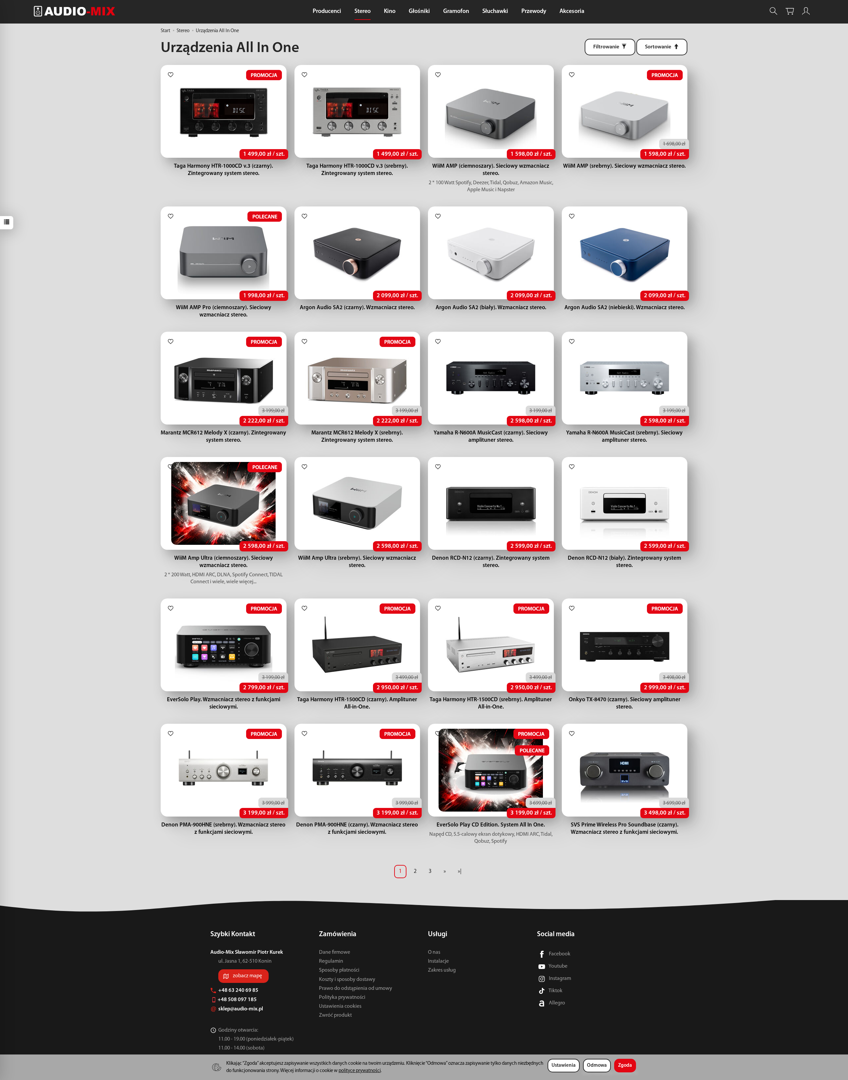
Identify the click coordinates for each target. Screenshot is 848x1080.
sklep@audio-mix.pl (241, 1009)
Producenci (327, 12)
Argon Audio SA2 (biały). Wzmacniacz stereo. (491, 308)
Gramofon (456, 12)
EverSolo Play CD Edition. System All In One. (491, 825)
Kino (390, 12)
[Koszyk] (789, 11)
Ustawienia (564, 1065)
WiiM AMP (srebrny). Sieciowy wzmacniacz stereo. (624, 166)
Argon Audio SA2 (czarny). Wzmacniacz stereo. (357, 308)
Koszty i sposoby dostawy (347, 979)
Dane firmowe (334, 952)
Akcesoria (571, 12)
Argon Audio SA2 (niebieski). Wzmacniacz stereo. (624, 308)
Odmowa (597, 1065)
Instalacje (438, 961)
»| (459, 871)
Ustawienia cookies (340, 1006)
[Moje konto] (806, 11)
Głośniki (419, 12)
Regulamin (331, 961)
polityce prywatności (360, 1070)
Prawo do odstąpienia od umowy (355, 988)
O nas (434, 952)
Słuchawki (495, 12)
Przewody (533, 12)
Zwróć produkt (335, 1015)
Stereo (362, 12)
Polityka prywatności (342, 997)
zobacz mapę (247, 976)
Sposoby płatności (339, 970)
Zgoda (625, 1065)
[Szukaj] (773, 11)
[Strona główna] (76, 11)
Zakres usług (442, 970)
